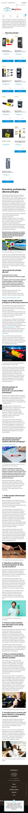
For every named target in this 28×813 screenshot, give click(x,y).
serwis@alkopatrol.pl (7, 10)
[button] (3, 16)
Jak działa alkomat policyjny (8, 444)
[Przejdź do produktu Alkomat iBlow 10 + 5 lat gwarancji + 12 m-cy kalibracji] (8, 73)
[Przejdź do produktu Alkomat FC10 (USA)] (8, 133)
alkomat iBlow (10, 327)
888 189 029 (7, 9)
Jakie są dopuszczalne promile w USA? (11, 297)
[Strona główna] (16, 9)
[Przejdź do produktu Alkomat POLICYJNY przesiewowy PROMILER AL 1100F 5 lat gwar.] (8, 163)
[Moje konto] (17, 16)
